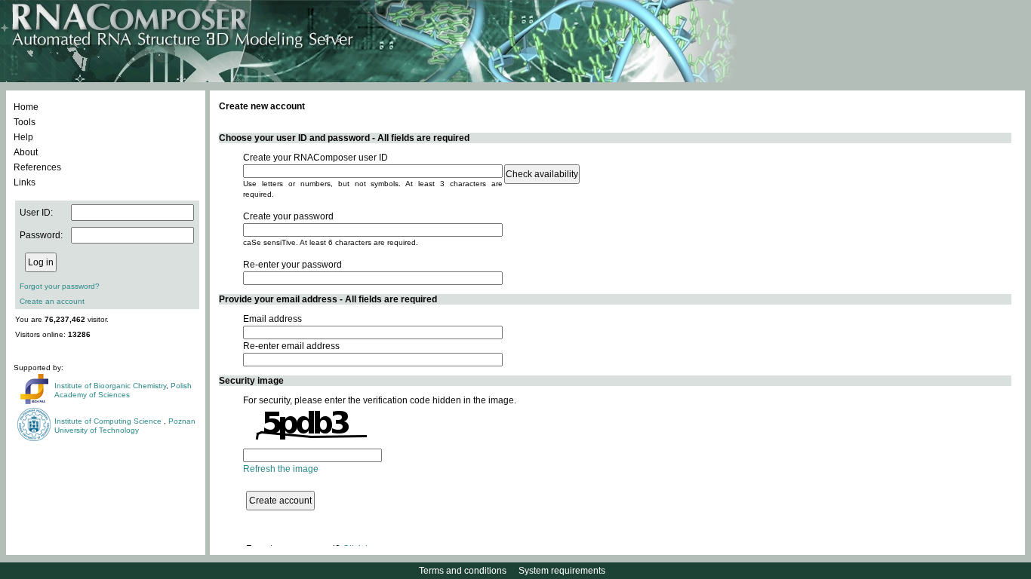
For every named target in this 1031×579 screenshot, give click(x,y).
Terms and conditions (462, 570)
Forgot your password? (60, 286)
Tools (24, 122)
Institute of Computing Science (109, 421)
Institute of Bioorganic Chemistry (110, 385)
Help (23, 137)
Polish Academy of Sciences (123, 390)
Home (26, 107)
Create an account (52, 301)
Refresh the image (281, 469)
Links (24, 182)
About (26, 152)
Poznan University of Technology (124, 425)
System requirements (562, 570)
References (37, 167)
